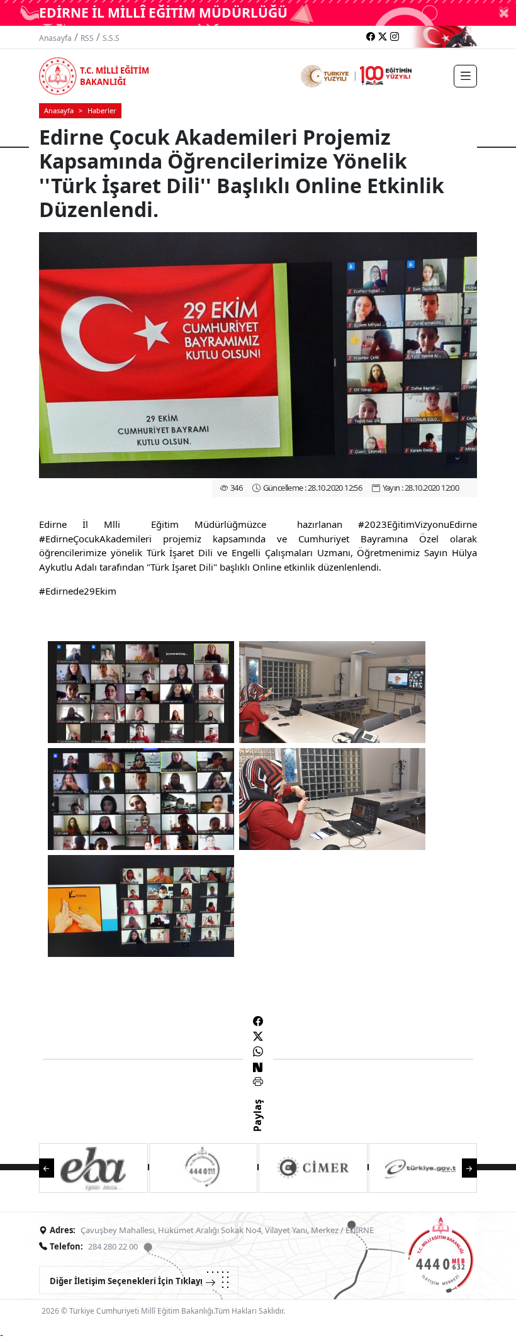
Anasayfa (55, 38)
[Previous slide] (52, 1167)
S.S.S (111, 38)
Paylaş (257, 1127)
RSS (87, 38)
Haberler (101, 110)
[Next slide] (463, 1167)
